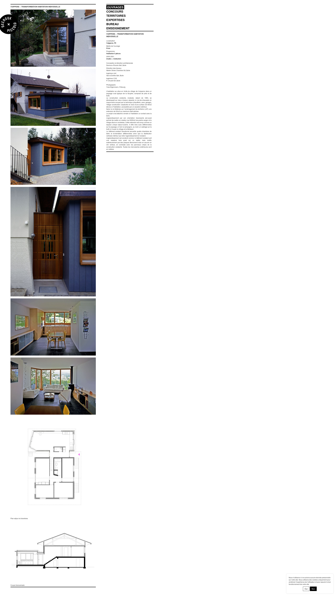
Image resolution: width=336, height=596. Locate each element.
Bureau (112, 24)
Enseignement (118, 28)
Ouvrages (115, 7)
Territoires (116, 15)
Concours (114, 11)
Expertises (115, 20)
